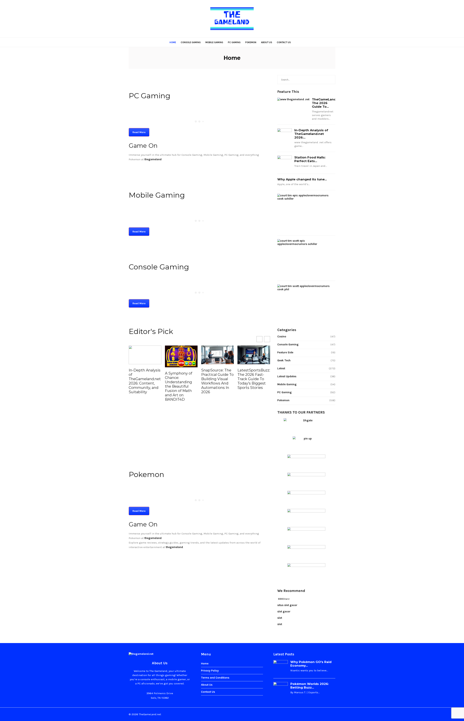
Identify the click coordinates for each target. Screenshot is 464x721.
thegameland (152, 538)
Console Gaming (191, 42)
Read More (139, 132)
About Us (266, 42)
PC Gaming (234, 42)
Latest (281, 368)
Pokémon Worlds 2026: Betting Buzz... (309, 685)
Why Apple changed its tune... (302, 179)
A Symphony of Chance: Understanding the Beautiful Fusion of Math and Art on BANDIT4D (142, 386)
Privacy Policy (210, 670)
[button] (267, 339)
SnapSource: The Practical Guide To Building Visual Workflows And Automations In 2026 (181, 381)
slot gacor (283, 611)
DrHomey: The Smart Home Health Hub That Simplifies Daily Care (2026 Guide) (253, 364)
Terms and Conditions (215, 677)
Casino (281, 336)
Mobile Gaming (214, 42)
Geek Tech (284, 360)
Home (172, 42)
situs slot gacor (287, 605)
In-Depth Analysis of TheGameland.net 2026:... (311, 133)
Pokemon (250, 42)
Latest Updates (286, 376)
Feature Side (285, 352)
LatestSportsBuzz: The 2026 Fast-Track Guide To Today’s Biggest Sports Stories (217, 379)
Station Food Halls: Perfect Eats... (310, 159)
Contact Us (284, 42)
